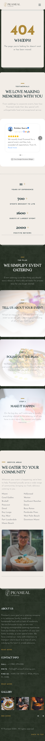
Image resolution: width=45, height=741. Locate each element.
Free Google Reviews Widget (23, 159)
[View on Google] (10, 129)
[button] (5, 138)
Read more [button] (12, 148)
